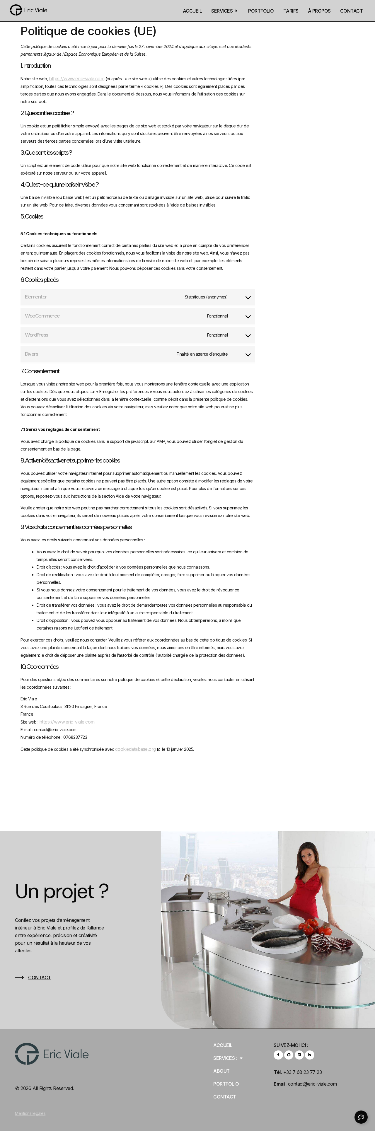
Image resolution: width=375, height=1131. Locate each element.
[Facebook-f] (278, 1055)
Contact (39, 977)
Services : (225, 1058)
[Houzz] (309, 1055)
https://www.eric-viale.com (76, 78)
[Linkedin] (299, 1055)
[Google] (288, 1055)
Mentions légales (30, 1113)
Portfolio (226, 1083)
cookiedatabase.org (135, 749)
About (221, 1071)
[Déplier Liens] (361, 1117)
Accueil (223, 1045)
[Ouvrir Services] (236, 10)
